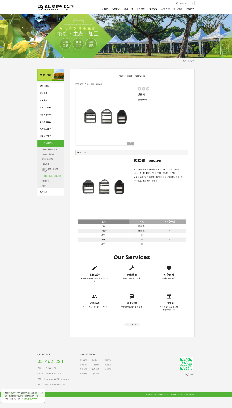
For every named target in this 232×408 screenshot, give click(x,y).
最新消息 (116, 8)
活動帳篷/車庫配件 (49, 149)
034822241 (187, 374)
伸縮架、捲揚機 (48, 154)
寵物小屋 (43, 93)
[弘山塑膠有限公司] (55, 8)
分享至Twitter (143, 89)
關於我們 (104, 8)
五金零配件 (48, 143)
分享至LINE (147, 89)
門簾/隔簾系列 (48, 159)
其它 (44, 186)
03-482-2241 (51, 361)
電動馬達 (45, 164)
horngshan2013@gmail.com (56, 379)
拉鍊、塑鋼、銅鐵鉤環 (52, 176)
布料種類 (141, 8)
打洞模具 (45, 181)
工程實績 (165, 8)
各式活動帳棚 (45, 107)
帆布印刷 (43, 192)
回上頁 (134, 324)
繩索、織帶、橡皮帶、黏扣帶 (51, 170)
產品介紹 (128, 8)
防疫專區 (43, 100)
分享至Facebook (139, 89)
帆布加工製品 (45, 129)
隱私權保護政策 (30, 398)
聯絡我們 (190, 8)
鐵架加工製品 (45, 136)
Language (183, 3)
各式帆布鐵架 (45, 122)
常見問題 (178, 8)
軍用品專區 (44, 86)
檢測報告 (153, 8)
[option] (105, 116)
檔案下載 (108, 360)
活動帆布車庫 (45, 114)
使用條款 (108, 365)
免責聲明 (108, 369)
